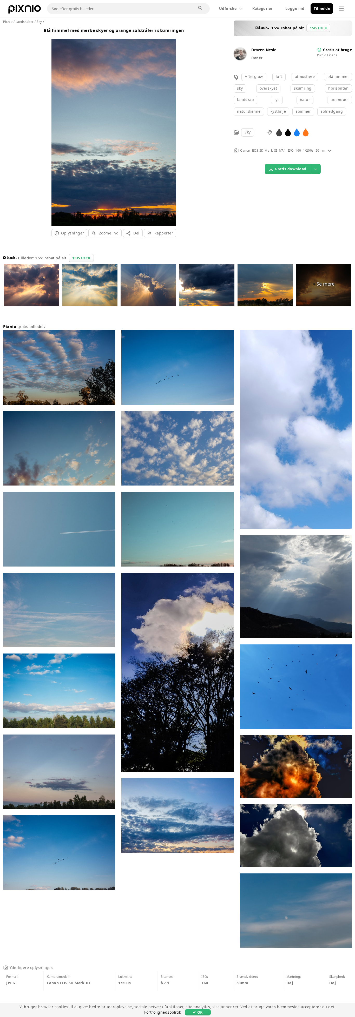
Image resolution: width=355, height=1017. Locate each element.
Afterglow (254, 76)
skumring (303, 88)
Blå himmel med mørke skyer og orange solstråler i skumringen (114, 30)
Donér (257, 58)
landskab (245, 99)
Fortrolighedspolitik (162, 1012)
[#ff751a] (305, 132)
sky (240, 88)
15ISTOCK (81, 257)
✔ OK (198, 1012)
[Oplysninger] (329, 150)
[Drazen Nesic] (240, 58)
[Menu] (341, 8)
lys (277, 99)
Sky (248, 132)
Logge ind (295, 8)
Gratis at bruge (337, 49)
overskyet (268, 88)
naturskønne (249, 111)
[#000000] (288, 132)
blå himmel (338, 76)
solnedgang (332, 111)
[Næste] (170, 126)
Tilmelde (322, 8)
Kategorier (262, 8)
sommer (303, 111)
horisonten (338, 88)
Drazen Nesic (263, 49)
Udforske (228, 8)
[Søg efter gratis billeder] (200, 8)
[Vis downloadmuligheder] (315, 169)
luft (279, 76)
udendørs (340, 99)
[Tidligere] (57, 126)
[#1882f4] (296, 132)
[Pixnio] (24, 10)
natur (305, 99)
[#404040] (279, 132)
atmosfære (305, 76)
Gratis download (290, 168)
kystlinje (278, 111)
